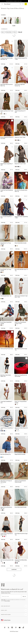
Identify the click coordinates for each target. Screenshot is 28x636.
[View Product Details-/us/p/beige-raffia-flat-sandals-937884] (21, 444)
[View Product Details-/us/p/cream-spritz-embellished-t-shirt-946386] (7, 391)
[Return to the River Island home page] (8, 4)
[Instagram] (12, 627)
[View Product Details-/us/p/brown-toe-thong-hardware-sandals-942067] (21, 391)
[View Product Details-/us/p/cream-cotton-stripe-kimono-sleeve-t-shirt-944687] (7, 523)
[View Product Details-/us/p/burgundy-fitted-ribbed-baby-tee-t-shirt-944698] (21, 550)
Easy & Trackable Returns (14, 1)
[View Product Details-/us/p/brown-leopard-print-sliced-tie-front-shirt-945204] (7, 127)
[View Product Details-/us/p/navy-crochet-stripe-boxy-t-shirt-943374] (7, 206)
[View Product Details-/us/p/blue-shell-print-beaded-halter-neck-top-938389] (21, 180)
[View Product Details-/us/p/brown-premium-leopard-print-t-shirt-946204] (21, 48)
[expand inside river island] (26, 614)
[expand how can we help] (26, 606)
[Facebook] (5, 627)
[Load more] (14, 571)
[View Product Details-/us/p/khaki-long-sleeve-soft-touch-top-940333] (7, 101)
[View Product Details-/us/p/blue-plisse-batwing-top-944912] (7, 444)
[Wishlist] (23, 4)
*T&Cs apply (3, 599)
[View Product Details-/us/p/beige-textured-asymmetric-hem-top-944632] (7, 497)
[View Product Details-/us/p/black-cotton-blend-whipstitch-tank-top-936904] (21, 418)
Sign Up (24, 596)
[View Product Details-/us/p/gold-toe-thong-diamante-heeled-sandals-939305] (21, 471)
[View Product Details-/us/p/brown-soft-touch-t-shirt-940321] (21, 154)
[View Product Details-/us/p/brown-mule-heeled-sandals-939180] (21, 497)
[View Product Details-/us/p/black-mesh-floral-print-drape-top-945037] (21, 338)
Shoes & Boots (8, 32)
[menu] (2, 4)
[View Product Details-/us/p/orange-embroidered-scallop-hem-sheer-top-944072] (7, 48)
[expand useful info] (26, 610)
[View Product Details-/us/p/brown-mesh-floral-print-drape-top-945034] (21, 523)
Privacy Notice (7, 600)
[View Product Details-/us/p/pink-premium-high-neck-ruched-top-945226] (21, 74)
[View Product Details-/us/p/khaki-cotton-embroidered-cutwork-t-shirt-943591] (21, 312)
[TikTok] (23, 627)
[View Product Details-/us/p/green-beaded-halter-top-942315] (7, 286)
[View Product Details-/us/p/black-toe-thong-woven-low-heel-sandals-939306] (21, 365)
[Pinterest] (16, 627)
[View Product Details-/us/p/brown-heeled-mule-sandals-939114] (21, 233)
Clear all (20, 32)
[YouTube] (20, 627)
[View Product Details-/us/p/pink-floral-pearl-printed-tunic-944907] (7, 338)
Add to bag (7, 90)
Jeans (3, 32)
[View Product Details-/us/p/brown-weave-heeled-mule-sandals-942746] (7, 312)
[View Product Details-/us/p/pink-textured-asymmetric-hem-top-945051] (7, 550)
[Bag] (26, 4)
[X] (8, 627)
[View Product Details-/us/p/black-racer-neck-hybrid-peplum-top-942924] (7, 365)
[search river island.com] (20, 3)
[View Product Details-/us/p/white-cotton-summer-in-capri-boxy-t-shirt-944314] (21, 286)
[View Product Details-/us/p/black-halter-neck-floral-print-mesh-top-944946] (7, 74)
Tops (15, 32)
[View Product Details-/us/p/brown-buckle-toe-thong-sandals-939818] (7, 259)
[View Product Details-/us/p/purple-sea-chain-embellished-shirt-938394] (7, 180)
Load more (14, 569)
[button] (7, 61)
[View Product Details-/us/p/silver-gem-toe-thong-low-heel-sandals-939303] (7, 471)
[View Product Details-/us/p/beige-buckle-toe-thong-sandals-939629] (7, 233)
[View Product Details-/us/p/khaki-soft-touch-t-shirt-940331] (21, 127)
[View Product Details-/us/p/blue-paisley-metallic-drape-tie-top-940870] (21, 259)
